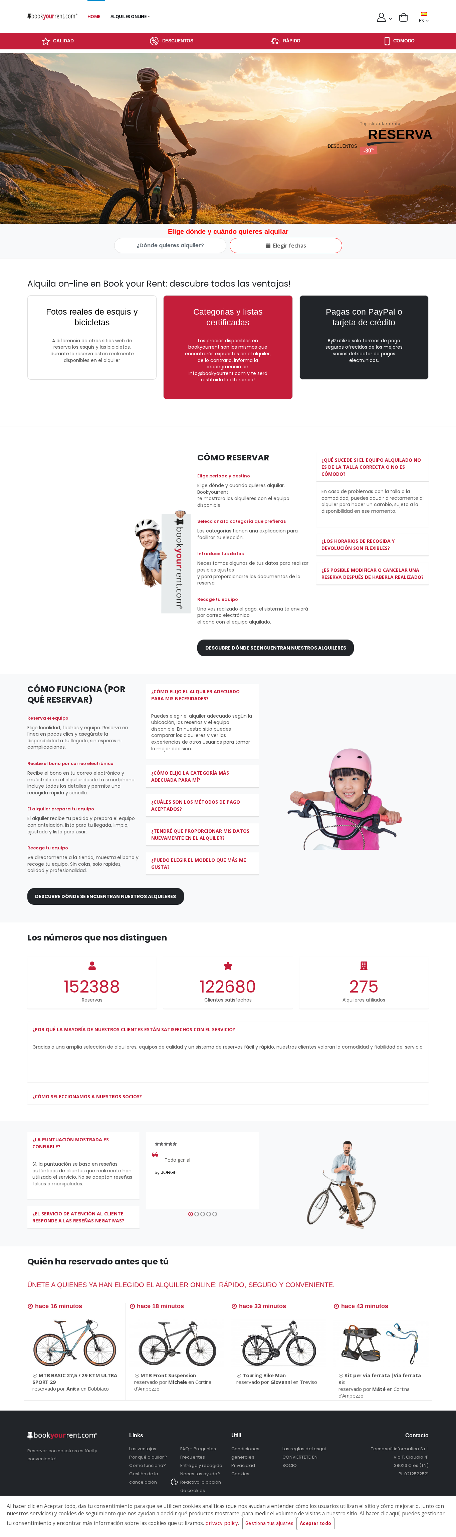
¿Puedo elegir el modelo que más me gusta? (198, 863)
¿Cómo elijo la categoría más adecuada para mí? (190, 776)
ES (421, 20)
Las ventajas (142, 1449)
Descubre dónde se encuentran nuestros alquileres (275, 648)
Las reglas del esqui (304, 1449)
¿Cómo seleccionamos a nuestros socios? (87, 1096)
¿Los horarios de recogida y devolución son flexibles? (358, 544)
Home (93, 16)
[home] (52, 16)
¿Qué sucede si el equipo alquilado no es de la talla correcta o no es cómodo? (371, 467)
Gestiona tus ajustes (269, 1523)
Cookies (240, 1474)
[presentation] (6, 138)
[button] (403, 17)
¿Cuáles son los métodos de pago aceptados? (195, 805)
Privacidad (243, 1465)
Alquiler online (128, 16)
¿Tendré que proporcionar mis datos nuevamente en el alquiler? (200, 834)
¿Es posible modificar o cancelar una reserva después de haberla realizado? (372, 573)
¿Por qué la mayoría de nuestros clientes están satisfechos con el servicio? (133, 1029)
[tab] (372, 467)
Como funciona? (147, 1465)
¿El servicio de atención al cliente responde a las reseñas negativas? (78, 1217)
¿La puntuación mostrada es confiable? (70, 1143)
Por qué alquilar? (148, 1457)
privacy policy (221, 1523)
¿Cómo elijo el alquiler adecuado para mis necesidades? (195, 695)
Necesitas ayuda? (200, 1474)
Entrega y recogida (201, 1465)
